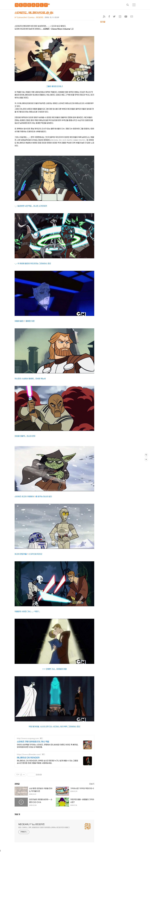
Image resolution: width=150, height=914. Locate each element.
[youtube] (126, 17)
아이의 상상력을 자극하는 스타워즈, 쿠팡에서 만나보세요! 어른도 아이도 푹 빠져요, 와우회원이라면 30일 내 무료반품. (47, 746)
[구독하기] (146, 459)
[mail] (131, 17)
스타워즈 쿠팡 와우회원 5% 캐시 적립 (33, 742)
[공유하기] (21, 774)
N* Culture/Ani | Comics (24, 17)
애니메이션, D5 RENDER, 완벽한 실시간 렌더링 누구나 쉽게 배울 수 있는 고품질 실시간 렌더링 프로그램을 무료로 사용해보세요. (47, 762)
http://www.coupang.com (28, 738)
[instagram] (120, 17)
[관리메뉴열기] (146, 454)
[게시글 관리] (24, 774)
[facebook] (109, 17)
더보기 (91, 784)
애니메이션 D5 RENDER (28, 758)
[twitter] (114, 17)
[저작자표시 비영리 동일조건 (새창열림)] (39, 775)
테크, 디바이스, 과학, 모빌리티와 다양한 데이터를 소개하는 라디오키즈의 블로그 (44, 827)
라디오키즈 (39, 17)
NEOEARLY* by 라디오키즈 (31, 824)
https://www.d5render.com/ (29, 754)
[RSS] (104, 17)
